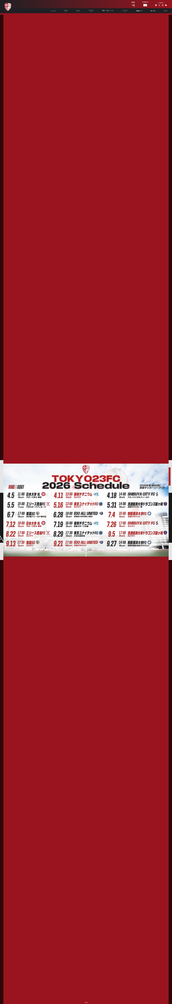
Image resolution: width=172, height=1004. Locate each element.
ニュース (53, 11)
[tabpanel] (86, 502)
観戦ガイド (139, 11)
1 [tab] (85, 1002)
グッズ (165, 11)
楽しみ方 (153, 11)
